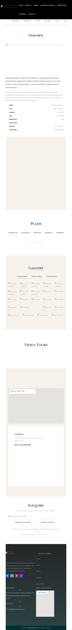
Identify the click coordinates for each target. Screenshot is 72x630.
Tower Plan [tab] (25, 233)
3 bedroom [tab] (60, 233)
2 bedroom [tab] (48, 233)
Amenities (27, 21)
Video (57, 21)
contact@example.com (44, 534)
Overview (15, 21)
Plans (37, 21)
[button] (23, 522)
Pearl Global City (32, 628)
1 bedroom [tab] (37, 233)
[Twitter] (12, 576)
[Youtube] (16, 576)
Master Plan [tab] (13, 233)
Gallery (47, 21)
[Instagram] (21, 576)
